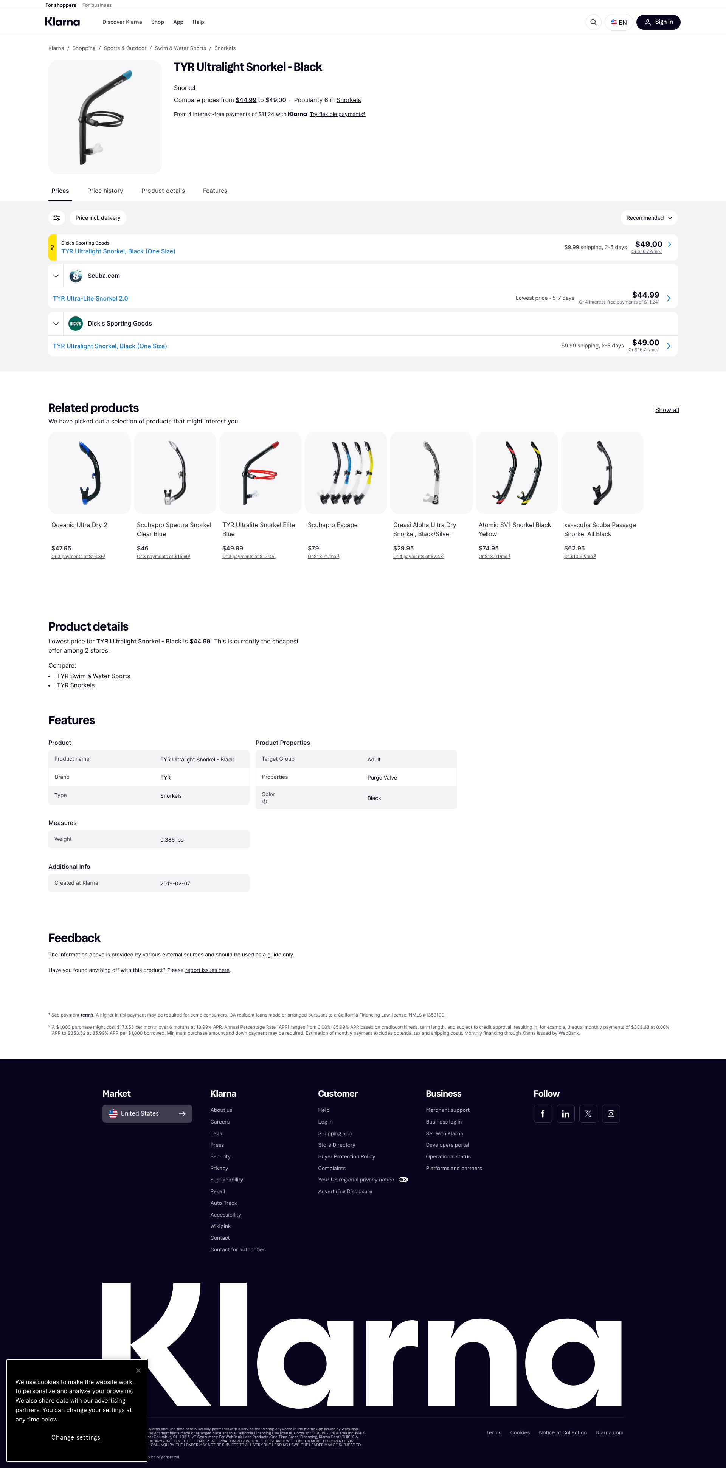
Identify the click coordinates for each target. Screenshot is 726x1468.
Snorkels (349, 100)
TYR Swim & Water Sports (93, 676)
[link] (543, 1114)
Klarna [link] (56, 48)
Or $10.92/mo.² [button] (580, 556)
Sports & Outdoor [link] (125, 48)
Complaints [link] (332, 1168)
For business (97, 5)
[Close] (138, 1370)
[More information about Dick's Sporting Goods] (56, 323)
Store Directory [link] (336, 1145)
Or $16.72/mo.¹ (646, 251)
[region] (77, 1410)
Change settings (76, 1437)
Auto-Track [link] (223, 1203)
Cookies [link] (520, 1432)
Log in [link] (325, 1122)
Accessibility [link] (225, 1215)
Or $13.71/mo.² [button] (323, 556)
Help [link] (323, 1110)
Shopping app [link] (335, 1133)
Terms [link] (493, 1432)
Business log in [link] (444, 1122)
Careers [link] (220, 1122)
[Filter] (56, 217)
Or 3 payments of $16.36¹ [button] (78, 556)
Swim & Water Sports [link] (180, 48)
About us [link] (221, 1110)
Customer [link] (338, 1094)
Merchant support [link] (448, 1110)
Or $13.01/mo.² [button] (494, 556)
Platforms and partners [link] (454, 1168)
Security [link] (220, 1156)
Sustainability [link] (226, 1180)
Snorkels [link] (225, 48)
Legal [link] (216, 1133)
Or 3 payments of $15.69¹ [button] (163, 556)
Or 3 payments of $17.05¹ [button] (249, 556)
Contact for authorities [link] (237, 1249)
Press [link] (217, 1145)
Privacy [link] (219, 1168)
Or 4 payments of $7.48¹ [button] (418, 556)
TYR (165, 778)
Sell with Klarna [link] (444, 1133)
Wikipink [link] (220, 1226)
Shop (157, 22)
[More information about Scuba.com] (56, 276)
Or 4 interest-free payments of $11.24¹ (619, 302)
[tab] (60, 190)
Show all (667, 410)
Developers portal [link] (447, 1145)
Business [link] (444, 1094)
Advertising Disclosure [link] (345, 1191)
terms (87, 1015)
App (178, 22)
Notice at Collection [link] (563, 1432)
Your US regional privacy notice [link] (356, 1180)
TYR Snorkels (76, 685)
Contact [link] (220, 1238)
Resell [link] (217, 1191)
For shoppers (60, 5)
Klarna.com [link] (609, 1432)
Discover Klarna (122, 22)
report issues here (207, 970)
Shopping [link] (84, 48)
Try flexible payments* (338, 114)
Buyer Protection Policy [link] (346, 1156)
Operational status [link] (448, 1156)
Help (198, 22)
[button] (619, 22)
